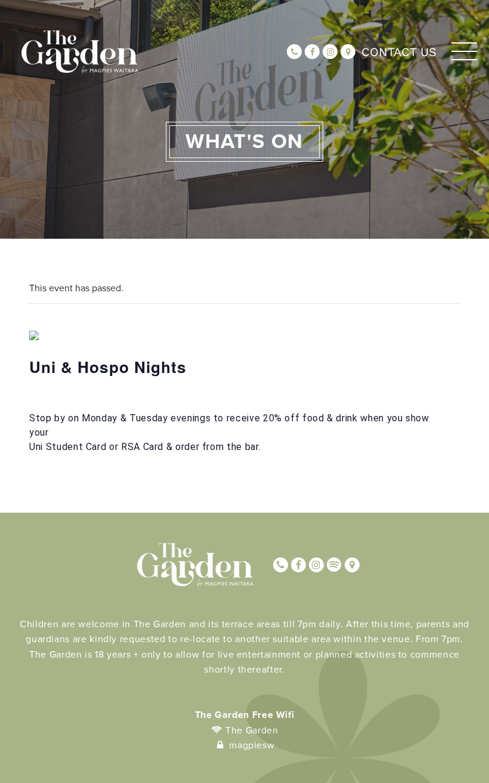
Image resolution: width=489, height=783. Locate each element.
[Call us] (294, 51)
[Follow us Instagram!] (330, 51)
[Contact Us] (348, 51)
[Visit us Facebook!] (312, 51)
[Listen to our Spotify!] (334, 564)
